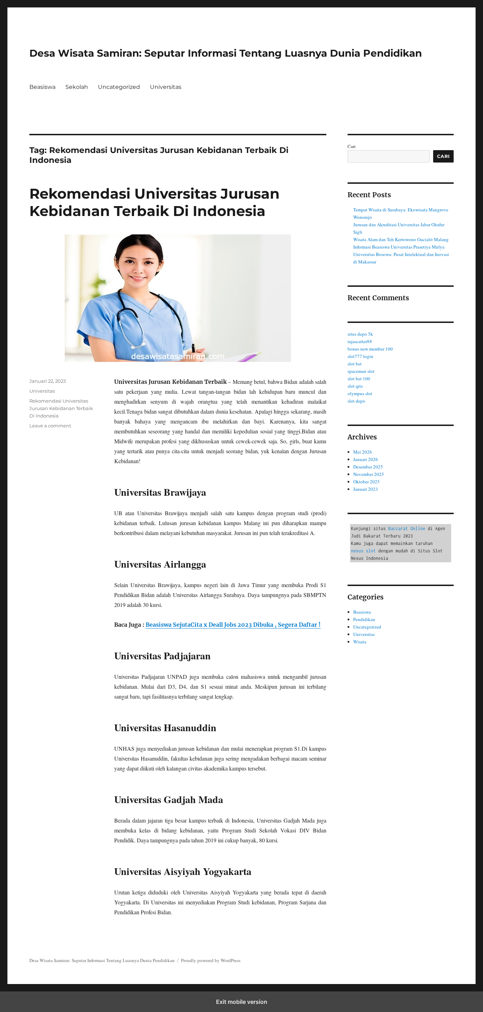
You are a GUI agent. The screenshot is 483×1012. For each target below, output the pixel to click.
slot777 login (360, 356)
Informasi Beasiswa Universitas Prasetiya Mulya (398, 247)
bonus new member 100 (370, 349)
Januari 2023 (365, 489)
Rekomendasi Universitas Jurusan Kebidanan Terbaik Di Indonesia (154, 202)
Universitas (165, 87)
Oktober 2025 (366, 481)
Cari (352, 146)
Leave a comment (50, 425)
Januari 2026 (365, 459)
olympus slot (360, 393)
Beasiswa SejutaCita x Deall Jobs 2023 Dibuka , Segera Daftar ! (233, 624)
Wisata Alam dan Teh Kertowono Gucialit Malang (401, 239)
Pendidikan (364, 619)
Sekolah (76, 87)
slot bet (355, 363)
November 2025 (368, 474)
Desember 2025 (368, 467)
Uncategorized (119, 87)
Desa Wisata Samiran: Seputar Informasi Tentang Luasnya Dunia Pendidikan (225, 53)
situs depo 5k (360, 334)
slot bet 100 (359, 378)
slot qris (355, 386)
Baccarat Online (406, 528)
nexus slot (363, 550)
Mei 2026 (362, 452)
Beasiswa (42, 87)
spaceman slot (361, 371)
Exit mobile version (241, 1001)
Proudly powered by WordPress (210, 960)
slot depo (356, 401)
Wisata (359, 641)
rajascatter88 (360, 341)
